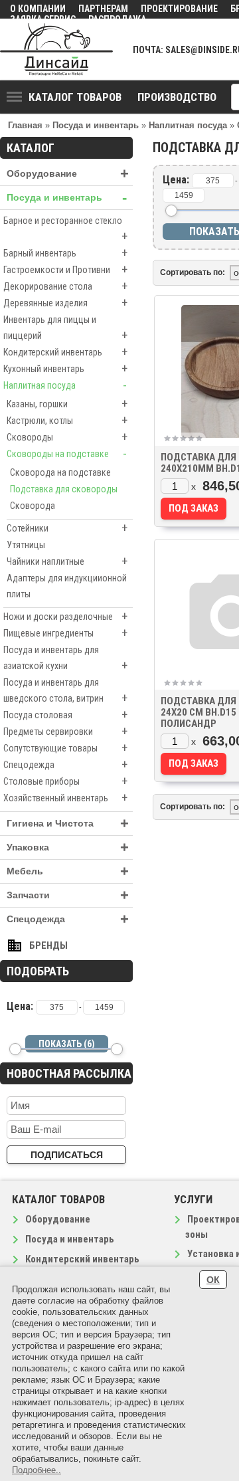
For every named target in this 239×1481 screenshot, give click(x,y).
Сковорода (32, 505)
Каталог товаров (75, 97)
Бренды (48, 945)
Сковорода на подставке (60, 472)
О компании (38, 8)
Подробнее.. (36, 1470)
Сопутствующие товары (65, 748)
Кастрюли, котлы (67, 420)
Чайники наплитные (67, 561)
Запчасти (68, 895)
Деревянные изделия (65, 303)
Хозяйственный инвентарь (65, 798)
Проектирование (179, 8)
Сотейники (67, 528)
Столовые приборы (65, 781)
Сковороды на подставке (67, 453)
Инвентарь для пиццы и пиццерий (65, 328)
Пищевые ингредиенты (65, 633)
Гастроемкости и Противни (65, 269)
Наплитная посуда (65, 385)
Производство (176, 97)
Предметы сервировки (65, 731)
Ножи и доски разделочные (65, 616)
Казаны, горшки (67, 404)
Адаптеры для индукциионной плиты (67, 586)
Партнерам (103, 8)
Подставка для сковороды (64, 489)
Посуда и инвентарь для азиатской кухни (65, 658)
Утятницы (26, 545)
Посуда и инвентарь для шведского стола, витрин (65, 691)
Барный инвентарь (65, 253)
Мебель (68, 871)
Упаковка (68, 847)
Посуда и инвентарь (67, 197)
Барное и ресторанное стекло (65, 229)
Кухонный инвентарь (65, 368)
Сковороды (67, 437)
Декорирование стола (65, 286)
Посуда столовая (65, 715)
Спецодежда (65, 764)
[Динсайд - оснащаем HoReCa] (56, 49)
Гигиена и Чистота (68, 823)
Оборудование (68, 173)
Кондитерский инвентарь (65, 352)
